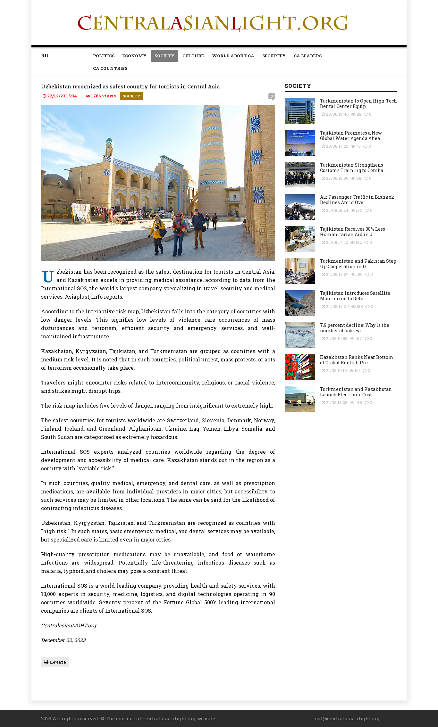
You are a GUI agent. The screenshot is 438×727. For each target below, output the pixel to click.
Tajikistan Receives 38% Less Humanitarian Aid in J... (352, 231)
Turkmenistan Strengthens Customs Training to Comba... (353, 167)
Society (164, 56)
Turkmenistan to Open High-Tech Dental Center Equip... (358, 103)
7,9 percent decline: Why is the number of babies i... (354, 328)
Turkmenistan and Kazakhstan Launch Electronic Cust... (356, 392)
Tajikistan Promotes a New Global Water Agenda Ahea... (351, 135)
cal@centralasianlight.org (347, 718)
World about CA (233, 56)
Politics (103, 56)
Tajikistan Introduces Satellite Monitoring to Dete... (355, 296)
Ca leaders (308, 56)
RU (45, 55)
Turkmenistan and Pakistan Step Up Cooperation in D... (358, 263)
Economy (134, 56)
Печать (57, 662)
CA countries (110, 68)
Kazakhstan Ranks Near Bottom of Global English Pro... (356, 360)
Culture (193, 56)
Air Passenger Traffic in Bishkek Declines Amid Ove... (357, 199)
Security (274, 56)
